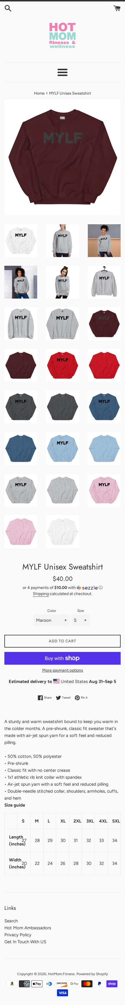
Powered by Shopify (92, 974)
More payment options (62, 670)
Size (80, 611)
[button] (62, 587)
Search (11, 920)
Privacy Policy (17, 934)
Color (51, 611)
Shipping (41, 593)
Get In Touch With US (25, 941)
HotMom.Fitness (61, 974)
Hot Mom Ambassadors (27, 927)
